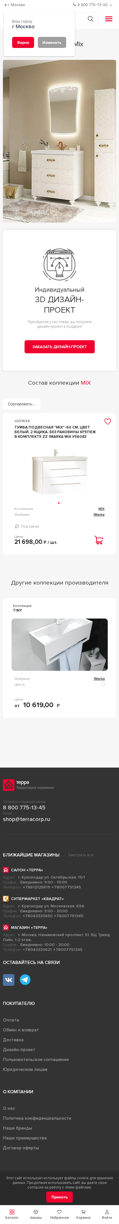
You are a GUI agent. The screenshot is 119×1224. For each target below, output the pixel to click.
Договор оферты (21, 1147)
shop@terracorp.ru (26, 819)
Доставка (13, 1039)
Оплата (11, 1020)
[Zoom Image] (59, 141)
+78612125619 (36, 887)
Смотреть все (81, 855)
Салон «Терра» (27, 870)
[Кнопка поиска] (90, 18)
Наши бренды (17, 1128)
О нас (9, 1108)
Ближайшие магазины (31, 855)
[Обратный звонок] (111, 5)
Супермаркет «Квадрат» (37, 898)
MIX (101, 509)
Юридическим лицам (25, 1069)
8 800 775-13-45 (24, 807)
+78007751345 (66, 887)
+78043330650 (38, 915)
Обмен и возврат (21, 1030)
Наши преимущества (25, 1138)
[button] (107, 1214)
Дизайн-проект (19, 1049)
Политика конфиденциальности (37, 1118)
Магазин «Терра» (29, 927)
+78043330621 (37, 949)
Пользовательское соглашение (36, 1059)
